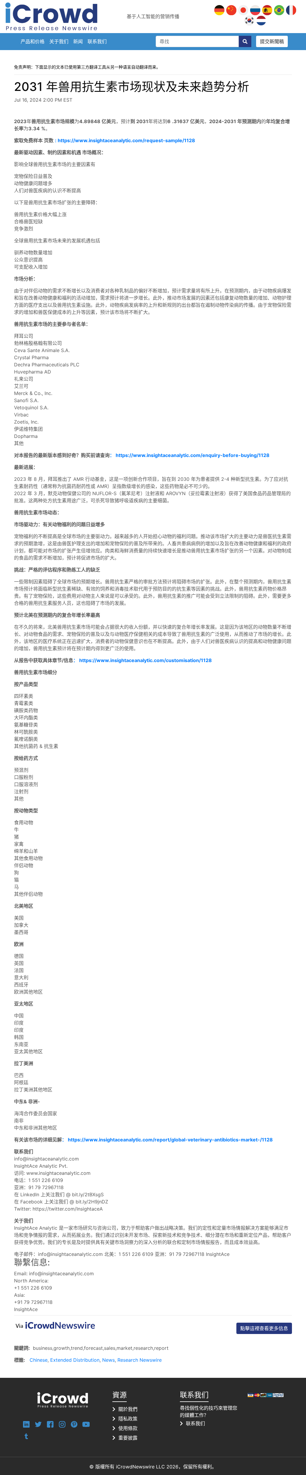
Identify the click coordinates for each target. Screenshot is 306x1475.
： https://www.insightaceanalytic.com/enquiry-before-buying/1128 (190, 455)
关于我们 (58, 41)
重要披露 (127, 1438)
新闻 (78, 41)
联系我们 (97, 41)
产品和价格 (33, 41)
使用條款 (127, 1428)
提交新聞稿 (272, 41)
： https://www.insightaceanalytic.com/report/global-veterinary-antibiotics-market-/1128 (167, 1140)
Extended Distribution (75, 1360)
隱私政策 (127, 1419)
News (108, 1360)
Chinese (39, 1360)
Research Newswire (139, 1360)
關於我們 (127, 1409)
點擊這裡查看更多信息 (264, 1328)
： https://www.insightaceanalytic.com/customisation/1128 (142, 660)
